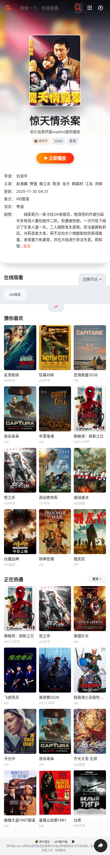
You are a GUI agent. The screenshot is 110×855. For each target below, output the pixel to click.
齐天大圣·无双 (85, 758)
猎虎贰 (79, 559)
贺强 (33, 183)
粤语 (20, 206)
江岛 (89, 183)
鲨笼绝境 (11, 375)
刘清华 (22, 176)
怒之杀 (9, 497)
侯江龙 (44, 183)
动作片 (43, 141)
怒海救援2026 (86, 375)
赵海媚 (22, 183)
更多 (95, 579)
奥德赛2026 (49, 697)
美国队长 (81, 635)
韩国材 (77, 183)
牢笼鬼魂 (46, 436)
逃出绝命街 (48, 497)
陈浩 (56, 183)
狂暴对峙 (46, 375)
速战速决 (81, 497)
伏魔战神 (11, 559)
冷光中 (9, 758)
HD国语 (15, 295)
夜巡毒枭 (11, 436)
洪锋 (98, 183)
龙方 (66, 183)
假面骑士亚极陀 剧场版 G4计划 (90, 697)
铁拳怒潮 (46, 559)
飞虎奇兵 (11, 697)
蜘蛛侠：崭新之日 (89, 436)
